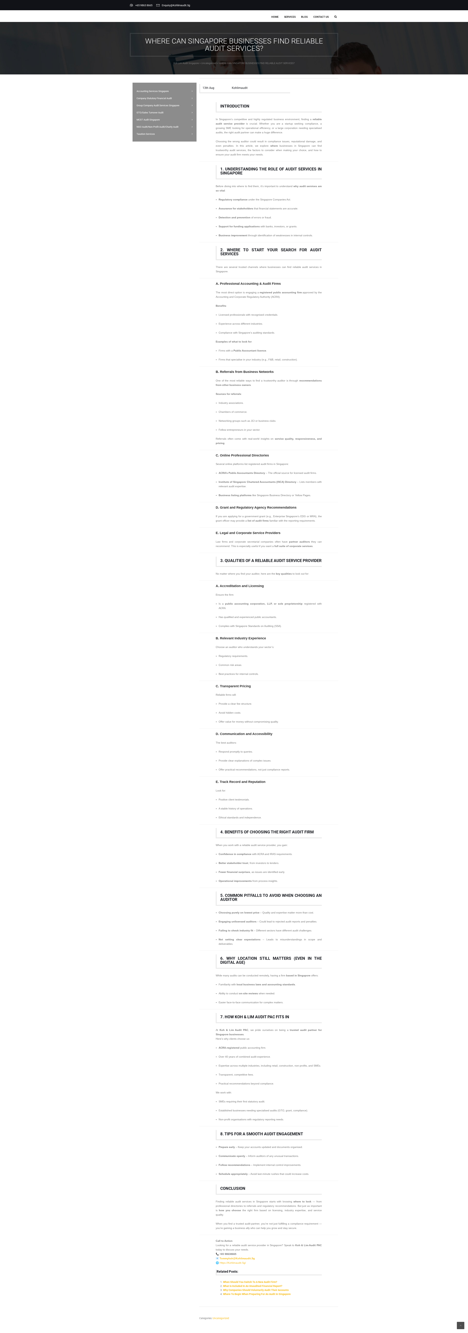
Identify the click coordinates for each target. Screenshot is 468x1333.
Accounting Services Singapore (153, 91)
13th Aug (208, 88)
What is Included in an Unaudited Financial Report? (252, 1286)
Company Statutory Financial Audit (154, 98)
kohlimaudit (240, 88)
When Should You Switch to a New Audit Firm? (250, 1282)
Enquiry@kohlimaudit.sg (176, 5)
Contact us (321, 16)
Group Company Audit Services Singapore (158, 105)
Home (275, 16)
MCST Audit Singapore (148, 119)
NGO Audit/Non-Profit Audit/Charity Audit (157, 126)
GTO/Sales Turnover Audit (150, 112)
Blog (304, 16)
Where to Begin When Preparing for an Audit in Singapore (257, 1294)
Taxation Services (146, 134)
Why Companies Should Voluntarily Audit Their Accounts (256, 1290)
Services (290, 16)
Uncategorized (221, 1318)
